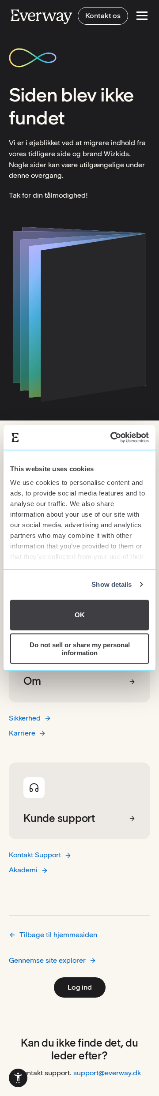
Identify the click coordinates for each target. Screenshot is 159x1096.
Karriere (22, 733)
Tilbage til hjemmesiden (58, 935)
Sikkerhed (25, 718)
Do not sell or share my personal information (80, 648)
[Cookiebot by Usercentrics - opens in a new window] (112, 437)
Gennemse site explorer (47, 960)
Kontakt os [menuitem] (103, 15)
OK (80, 615)
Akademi (23, 870)
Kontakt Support (35, 855)
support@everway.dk (107, 1073)
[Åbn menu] (142, 16)
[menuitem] (18, 1078)
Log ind (80, 987)
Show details (111, 584)
